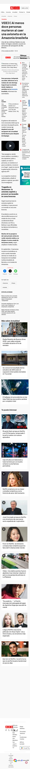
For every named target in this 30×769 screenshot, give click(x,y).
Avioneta (5, 287)
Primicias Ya (22, 12)
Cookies (22, 739)
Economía (8, 12)
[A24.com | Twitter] (9, 730)
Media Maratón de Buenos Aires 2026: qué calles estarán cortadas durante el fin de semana (10, 312)
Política (2, 12)
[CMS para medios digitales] (25, 760)
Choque (15, 16)
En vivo (17, 8)
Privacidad (23, 731)
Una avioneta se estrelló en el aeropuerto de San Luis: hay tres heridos (4, 110)
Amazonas (10, 16)
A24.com (15, 725)
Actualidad (14, 12)
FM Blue (15, 734)
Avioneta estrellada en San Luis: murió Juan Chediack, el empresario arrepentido (10, 305)
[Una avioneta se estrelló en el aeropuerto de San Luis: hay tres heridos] (13, 107)
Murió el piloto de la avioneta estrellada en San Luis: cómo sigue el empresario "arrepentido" (9, 298)
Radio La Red (25, 8)
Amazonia (14, 89)
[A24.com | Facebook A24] (6, 730)
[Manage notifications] (26, 762)
